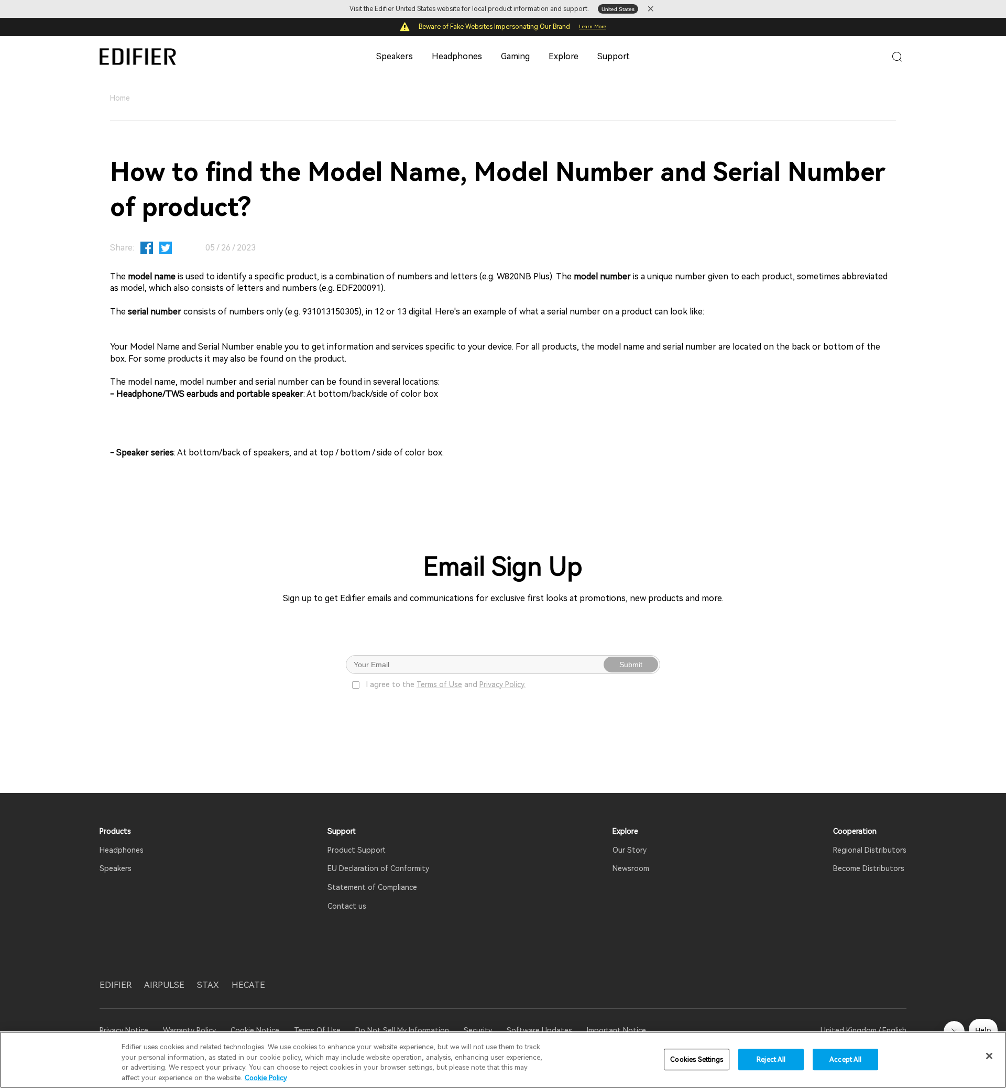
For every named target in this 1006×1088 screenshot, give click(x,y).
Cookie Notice (255, 1030)
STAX (208, 985)
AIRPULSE (164, 985)
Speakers (394, 56)
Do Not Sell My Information (402, 1030)
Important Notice (616, 1030)
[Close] (989, 1056)
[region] (503, 1059)
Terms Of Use (317, 1030)
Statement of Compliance (372, 887)
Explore (563, 56)
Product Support (356, 850)
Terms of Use (439, 684)
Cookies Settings (696, 1059)
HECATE (248, 985)
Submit (630, 664)
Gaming (515, 56)
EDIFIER (116, 985)
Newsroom (631, 868)
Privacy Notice (125, 1030)
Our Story (630, 850)
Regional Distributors (869, 850)
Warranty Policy (189, 1030)
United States (618, 9)
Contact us (346, 906)
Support (613, 56)
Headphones (457, 56)
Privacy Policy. (502, 684)
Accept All (845, 1059)
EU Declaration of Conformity (378, 868)
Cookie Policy (266, 1077)
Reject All (771, 1059)
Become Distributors (868, 868)
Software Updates (539, 1030)
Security (478, 1030)
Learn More (592, 26)
